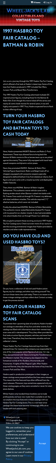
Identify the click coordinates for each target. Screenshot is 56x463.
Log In (49, 3)
